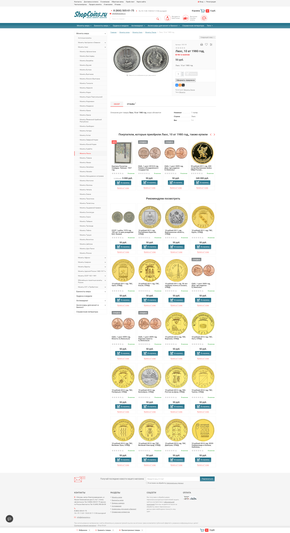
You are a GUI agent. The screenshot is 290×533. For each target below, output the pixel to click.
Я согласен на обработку (166, 483)
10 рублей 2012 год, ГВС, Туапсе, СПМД (202, 391)
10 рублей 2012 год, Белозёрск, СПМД (146, 391)
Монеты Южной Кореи (88, 144)
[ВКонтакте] (176, 85)
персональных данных (175, 483)
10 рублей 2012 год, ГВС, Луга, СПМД (202, 338)
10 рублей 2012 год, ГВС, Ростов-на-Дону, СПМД (175, 391)
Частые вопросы (80, 4)
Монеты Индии (85, 92)
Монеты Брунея (85, 65)
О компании (104, 2)
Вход (201, 2)
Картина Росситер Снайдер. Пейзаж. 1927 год (122, 168)
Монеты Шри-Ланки (87, 248)
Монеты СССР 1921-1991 (87, 276)
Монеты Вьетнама (86, 74)
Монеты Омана (85, 194)
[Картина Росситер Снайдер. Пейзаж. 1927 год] (123, 153)
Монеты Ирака (85, 110)
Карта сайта (141, 2)
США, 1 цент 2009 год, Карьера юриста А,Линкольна (147, 339)
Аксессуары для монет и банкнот (163, 25)
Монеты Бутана (85, 70)
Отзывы (118, 4)
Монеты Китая (85, 135)
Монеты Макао (85, 162)
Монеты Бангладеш (87, 56)
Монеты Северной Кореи (89, 140)
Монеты (182, 92)
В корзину (125, 183)
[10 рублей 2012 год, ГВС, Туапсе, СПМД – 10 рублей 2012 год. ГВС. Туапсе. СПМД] (203, 377)
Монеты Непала (86, 190)
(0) (122, 173)
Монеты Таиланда (86, 226)
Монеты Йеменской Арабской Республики (91, 121)
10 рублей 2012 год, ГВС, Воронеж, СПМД (175, 338)
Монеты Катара (86, 131)
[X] (183, 85)
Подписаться (207, 479)
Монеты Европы (84, 267)
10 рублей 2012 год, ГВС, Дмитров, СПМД (175, 444)
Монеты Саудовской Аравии (90, 208)
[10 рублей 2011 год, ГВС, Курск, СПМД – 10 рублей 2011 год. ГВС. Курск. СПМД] (203, 217)
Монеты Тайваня (86, 221)
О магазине (108, 4)
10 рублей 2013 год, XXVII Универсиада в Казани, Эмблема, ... (202, 445)
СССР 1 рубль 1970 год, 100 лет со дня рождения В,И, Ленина (122, 232)
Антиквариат (137, 25)
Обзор (117, 104)
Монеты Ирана (85, 115)
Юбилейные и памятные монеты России (90, 281)
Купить (193, 74)
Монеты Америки (84, 262)
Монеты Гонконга (86, 83)
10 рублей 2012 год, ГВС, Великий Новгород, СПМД (149, 444)
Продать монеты (95, 4)
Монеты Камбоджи (87, 126)
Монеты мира (83, 25)
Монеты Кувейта (86, 149)
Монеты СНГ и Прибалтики (88, 287)
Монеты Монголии (87, 180)
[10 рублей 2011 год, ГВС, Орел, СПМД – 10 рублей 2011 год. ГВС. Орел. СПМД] (123, 270)
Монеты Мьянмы (86, 185)
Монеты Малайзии (87, 167)
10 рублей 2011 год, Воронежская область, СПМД (174, 232)
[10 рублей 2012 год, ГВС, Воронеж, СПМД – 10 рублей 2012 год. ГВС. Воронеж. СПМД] (176, 323)
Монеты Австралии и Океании (89, 42)
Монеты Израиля (86, 88)
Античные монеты (85, 38)
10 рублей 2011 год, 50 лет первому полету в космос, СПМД (176, 285)
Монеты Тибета (85, 230)
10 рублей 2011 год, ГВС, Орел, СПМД (122, 284)
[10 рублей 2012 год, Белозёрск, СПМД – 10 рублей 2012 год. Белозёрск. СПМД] (149, 377)
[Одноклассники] (180, 85)
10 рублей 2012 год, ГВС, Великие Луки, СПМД (122, 444)
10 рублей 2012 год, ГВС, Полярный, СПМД (122, 391)
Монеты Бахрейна (86, 61)
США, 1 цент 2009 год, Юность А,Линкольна (121, 338)
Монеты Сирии (85, 217)
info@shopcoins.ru (119, 14)
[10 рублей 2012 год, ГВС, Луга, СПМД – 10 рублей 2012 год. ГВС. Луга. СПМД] (203, 323)
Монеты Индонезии (87, 101)
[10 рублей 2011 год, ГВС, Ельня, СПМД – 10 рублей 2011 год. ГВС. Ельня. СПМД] (150, 270)
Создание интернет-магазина (85, 525)
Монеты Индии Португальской (91, 97)
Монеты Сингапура (87, 212)
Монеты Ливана (86, 158)
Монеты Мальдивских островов (92, 176)
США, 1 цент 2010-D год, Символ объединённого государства (148, 168)
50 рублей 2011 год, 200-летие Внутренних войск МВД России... (201, 168)
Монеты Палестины (87, 203)
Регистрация (211, 2)
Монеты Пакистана (87, 199)
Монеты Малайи (86, 171)
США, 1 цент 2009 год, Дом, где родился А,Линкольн (173, 168)
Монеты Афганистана (88, 51)
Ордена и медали (121, 25)
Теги (209, 25)
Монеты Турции (85, 235)
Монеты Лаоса (85, 153)
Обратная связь (118, 2)
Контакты (78, 2)
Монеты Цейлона (86, 244)
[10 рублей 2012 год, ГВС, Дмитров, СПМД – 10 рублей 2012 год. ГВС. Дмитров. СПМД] (176, 430)
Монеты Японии (86, 253)
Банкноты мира (101, 25)
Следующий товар (207, 37)
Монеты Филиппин (87, 239)
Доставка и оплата (91, 2)
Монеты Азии (83, 47)
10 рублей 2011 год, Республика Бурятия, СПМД (147, 232)
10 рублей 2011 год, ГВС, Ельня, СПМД (148, 284)
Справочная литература (193, 25)
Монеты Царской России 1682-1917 (91, 271)
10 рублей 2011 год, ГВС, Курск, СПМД (202, 231)
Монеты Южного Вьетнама (90, 79)
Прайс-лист (130, 2)
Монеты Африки (84, 258)
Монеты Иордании (87, 106)
